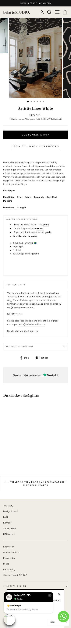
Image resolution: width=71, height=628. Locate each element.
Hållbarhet (8, 534)
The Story (8, 505)
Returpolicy (9, 569)
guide (34, 236)
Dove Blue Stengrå (14, 207)
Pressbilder (9, 558)
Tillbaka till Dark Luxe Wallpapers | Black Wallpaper (38, 484)
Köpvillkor (8, 546)
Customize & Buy (36, 135)
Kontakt (7, 522)
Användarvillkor (11, 552)
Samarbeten (9, 528)
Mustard (7, 201)
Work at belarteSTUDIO (15, 575)
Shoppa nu (13, 450)
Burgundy (39, 197)
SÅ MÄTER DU (14, 314)
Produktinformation (20, 347)
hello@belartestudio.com (31, 324)
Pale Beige (9, 197)
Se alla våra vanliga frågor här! (23, 331)
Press (6, 563)
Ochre (28, 197)
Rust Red (52, 197)
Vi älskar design (14, 586)
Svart (20, 197)
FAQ (5, 517)
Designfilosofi (10, 511)
